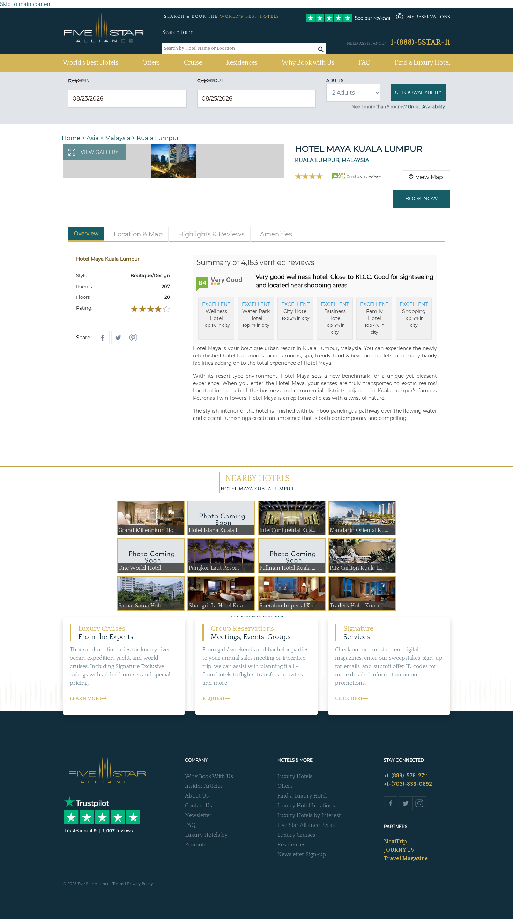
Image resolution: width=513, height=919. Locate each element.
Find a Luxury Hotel (422, 62)
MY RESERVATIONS (428, 17)
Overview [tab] (86, 233)
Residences (242, 62)
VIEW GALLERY (99, 152)
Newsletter (198, 815)
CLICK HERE (349, 699)
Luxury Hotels (294, 776)
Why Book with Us (308, 62)
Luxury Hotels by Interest (309, 815)
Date (76, 81)
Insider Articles (204, 786)
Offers (151, 62)
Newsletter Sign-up (301, 854)
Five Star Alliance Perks (306, 825)
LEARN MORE (86, 699)
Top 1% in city (216, 314)
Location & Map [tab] (138, 234)
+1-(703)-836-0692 (408, 784)
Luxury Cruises (296, 835)
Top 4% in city (335, 318)
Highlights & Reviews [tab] (211, 234)
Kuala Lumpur (158, 137)
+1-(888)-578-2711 (406, 775)
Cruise (193, 62)
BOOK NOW (421, 198)
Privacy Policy (140, 884)
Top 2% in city (295, 311)
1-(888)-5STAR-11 (420, 42)
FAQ (364, 62)
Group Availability (426, 106)
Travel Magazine (406, 858)
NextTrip (395, 841)
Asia (93, 137)
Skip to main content (26, 4)
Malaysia (118, 137)
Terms (118, 884)
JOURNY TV (399, 850)
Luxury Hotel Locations (306, 805)
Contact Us (198, 805)
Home (71, 137)
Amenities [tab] (276, 234)
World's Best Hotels (90, 62)
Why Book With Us (209, 776)
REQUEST (213, 699)
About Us (197, 796)
